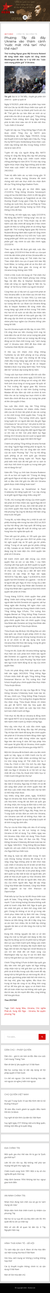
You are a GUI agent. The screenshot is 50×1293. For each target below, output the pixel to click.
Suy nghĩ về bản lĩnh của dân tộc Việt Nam (22, 1117)
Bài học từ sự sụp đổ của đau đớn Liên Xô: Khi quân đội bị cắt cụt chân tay (25, 1220)
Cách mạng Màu (18, 1008)
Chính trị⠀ (21, 34)
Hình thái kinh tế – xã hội (19, 1243)
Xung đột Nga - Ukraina (24, 1011)
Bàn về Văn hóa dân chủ (14, 1274)
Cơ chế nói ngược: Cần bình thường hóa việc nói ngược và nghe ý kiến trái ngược (25, 1080)
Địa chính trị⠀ (32, 34)
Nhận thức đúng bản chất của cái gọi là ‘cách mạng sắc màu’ (25, 1203)
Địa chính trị (12, 1148)
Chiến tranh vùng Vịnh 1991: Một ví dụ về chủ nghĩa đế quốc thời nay (25, 1172)
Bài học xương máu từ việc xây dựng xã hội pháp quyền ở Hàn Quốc (25, 1071)
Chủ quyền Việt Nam (16, 1094)
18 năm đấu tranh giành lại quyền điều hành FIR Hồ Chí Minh (25, 1111)
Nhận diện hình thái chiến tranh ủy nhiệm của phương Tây (25, 1212)
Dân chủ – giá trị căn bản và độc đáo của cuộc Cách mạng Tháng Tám (25, 1057)
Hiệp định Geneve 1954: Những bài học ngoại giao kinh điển (25, 1181)
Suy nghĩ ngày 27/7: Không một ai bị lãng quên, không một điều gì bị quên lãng (25, 1124)
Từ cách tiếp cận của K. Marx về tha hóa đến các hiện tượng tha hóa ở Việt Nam (25, 1251)
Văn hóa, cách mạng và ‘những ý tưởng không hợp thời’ (25, 1259)
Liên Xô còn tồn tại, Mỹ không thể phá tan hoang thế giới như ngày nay (25, 1164)
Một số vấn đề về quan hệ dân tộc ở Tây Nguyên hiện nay (25, 1228)
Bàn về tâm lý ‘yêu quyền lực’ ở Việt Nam (21, 1064)
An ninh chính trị (14, 1195)
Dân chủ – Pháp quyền (17, 1050)
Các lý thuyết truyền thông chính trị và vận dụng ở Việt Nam (25, 1268)
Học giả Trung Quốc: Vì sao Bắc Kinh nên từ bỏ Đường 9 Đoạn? (25, 1102)
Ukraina (30, 1008)
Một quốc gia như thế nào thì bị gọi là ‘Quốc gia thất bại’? (25, 1156)
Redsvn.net (31, 1288)
